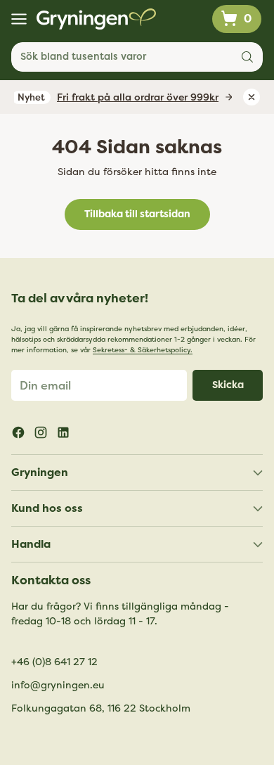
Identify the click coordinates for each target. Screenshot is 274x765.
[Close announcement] (251, 97)
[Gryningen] (96, 19)
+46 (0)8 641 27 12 (54, 662)
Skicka (228, 385)
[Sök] (247, 57)
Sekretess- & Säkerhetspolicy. (143, 350)
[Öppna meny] (18, 19)
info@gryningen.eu (58, 685)
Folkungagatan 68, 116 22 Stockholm (100, 708)
